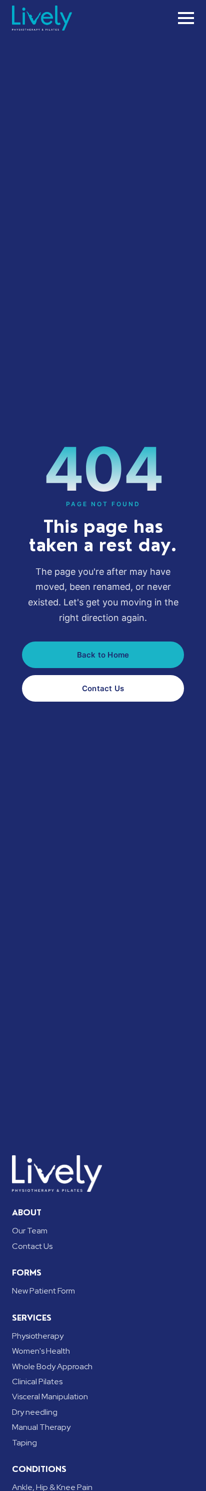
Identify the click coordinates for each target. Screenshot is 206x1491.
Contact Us (103, 688)
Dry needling (35, 1412)
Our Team (30, 1230)
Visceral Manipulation (50, 1396)
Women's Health (41, 1351)
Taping (24, 1442)
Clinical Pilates (37, 1381)
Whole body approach (52, 1366)
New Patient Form (43, 1291)
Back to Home (103, 655)
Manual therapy (41, 1427)
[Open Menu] (186, 18)
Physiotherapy (38, 1336)
